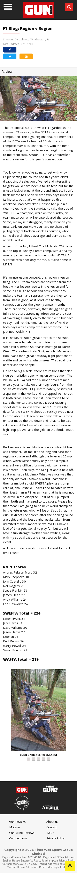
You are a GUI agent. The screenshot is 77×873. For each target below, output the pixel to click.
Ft (48, 39)
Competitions (18, 838)
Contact (51, 827)
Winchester (37, 39)
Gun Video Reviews (21, 833)
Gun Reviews (17, 822)
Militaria (14, 827)
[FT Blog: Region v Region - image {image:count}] (38, 710)
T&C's (50, 833)
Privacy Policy (55, 838)
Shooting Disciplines (15, 39)
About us (52, 822)
